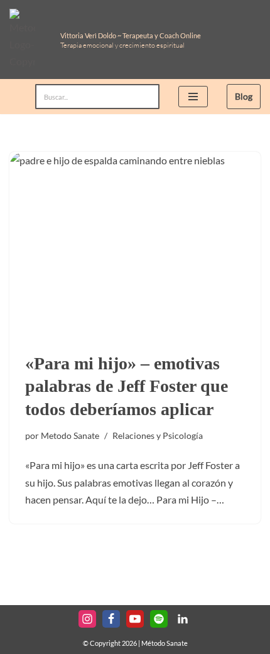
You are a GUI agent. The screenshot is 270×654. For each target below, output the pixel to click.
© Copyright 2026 (110, 643)
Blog (243, 96)
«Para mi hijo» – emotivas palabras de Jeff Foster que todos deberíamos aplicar (126, 386)
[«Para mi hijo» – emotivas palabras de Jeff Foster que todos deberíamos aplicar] (135, 246)
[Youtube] (135, 619)
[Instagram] (87, 619)
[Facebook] (111, 619)
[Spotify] (159, 619)
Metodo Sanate (70, 435)
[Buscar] (145, 96)
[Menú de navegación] (193, 96)
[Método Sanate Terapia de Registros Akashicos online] (25, 39)
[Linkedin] (183, 619)
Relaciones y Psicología (157, 435)
